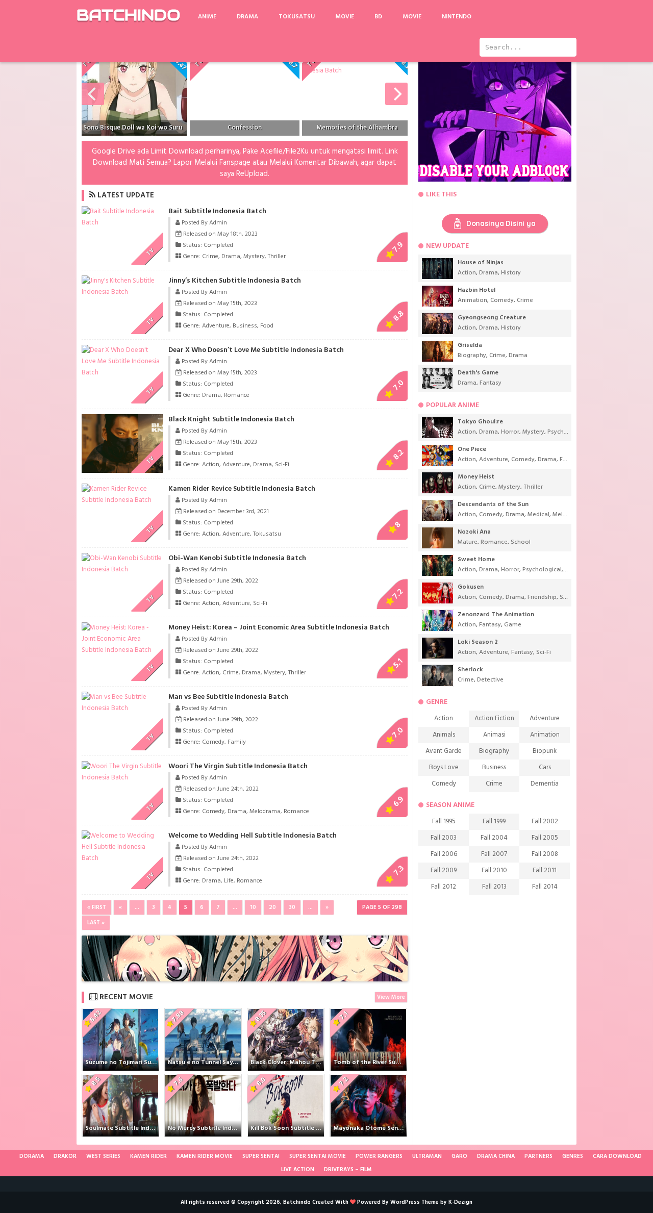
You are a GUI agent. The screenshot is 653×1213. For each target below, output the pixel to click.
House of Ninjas (481, 263)
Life (229, 881)
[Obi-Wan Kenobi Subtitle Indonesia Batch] (122, 569)
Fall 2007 (494, 854)
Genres (572, 1156)
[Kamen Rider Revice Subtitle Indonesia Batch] (122, 500)
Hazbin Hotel (476, 290)
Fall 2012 (443, 886)
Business (245, 326)
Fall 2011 (545, 870)
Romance (236, 395)
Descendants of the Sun (493, 504)
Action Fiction (494, 718)
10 (253, 907)
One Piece (472, 449)
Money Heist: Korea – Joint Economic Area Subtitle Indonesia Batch (278, 628)
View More (391, 997)
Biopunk (545, 751)
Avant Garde (443, 751)
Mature (468, 542)
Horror (510, 432)
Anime (207, 17)
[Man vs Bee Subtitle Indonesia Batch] (122, 708)
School (521, 542)
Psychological (567, 432)
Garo (459, 1156)
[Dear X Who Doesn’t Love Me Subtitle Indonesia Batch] (122, 372)
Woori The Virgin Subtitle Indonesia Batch (238, 766)
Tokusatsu (297, 17)
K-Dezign (460, 1202)
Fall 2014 (545, 886)
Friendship (542, 597)
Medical (538, 515)
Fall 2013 (494, 886)
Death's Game (478, 373)
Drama (247, 17)
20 (272, 907)
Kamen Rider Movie (205, 1156)
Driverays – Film (348, 1169)
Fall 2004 (494, 837)
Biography (472, 355)
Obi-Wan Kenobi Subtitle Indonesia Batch (237, 558)
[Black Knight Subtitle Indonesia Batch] (138, 471)
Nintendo (456, 17)
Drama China (496, 1156)
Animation (472, 300)
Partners (538, 1156)
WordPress (405, 1202)
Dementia (545, 783)
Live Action (297, 1169)
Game (512, 625)
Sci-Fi (282, 465)
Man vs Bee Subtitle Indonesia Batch (228, 697)
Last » (96, 922)
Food (266, 326)
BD (378, 17)
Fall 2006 (444, 854)
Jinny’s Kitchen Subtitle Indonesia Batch (234, 281)
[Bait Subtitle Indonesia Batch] (122, 222)
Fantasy (490, 383)
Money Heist (476, 477)
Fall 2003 (444, 837)
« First (96, 907)
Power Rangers (379, 1156)
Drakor (65, 1156)
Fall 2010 (494, 870)
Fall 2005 (545, 837)
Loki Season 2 (478, 642)
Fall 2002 (545, 821)
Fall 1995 (444, 821)
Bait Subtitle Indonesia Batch (217, 211)
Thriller (277, 256)
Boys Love (444, 767)
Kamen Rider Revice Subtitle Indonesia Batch (241, 489)
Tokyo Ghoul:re (480, 422)
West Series (103, 1156)
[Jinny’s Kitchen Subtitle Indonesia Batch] (122, 292)
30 (292, 907)
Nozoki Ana (474, 532)
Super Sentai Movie (317, 1156)
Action (210, 465)
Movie (344, 17)
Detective (490, 680)
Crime (210, 256)
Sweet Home (476, 559)
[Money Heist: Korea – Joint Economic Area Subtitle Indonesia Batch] (122, 650)
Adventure (216, 326)
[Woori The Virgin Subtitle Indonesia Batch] (122, 777)
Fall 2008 (545, 854)
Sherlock (470, 670)
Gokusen (471, 587)
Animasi (494, 734)
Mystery (254, 256)
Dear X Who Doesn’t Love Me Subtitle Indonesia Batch (256, 350)
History (511, 273)
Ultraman (427, 1156)
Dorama (31, 1156)
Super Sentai (261, 1156)
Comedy (213, 742)
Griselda (470, 345)
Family (237, 742)
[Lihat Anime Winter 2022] (11, 1156)
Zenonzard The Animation (496, 615)
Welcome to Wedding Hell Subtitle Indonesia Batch (252, 836)
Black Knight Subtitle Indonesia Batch (231, 419)
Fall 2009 (444, 870)
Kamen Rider (148, 1156)
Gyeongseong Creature (492, 318)
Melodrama (265, 811)
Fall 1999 (494, 821)
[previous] (93, 94)
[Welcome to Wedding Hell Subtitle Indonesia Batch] (122, 858)
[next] (396, 94)
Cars (545, 767)
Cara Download (617, 1156)
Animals (444, 734)
